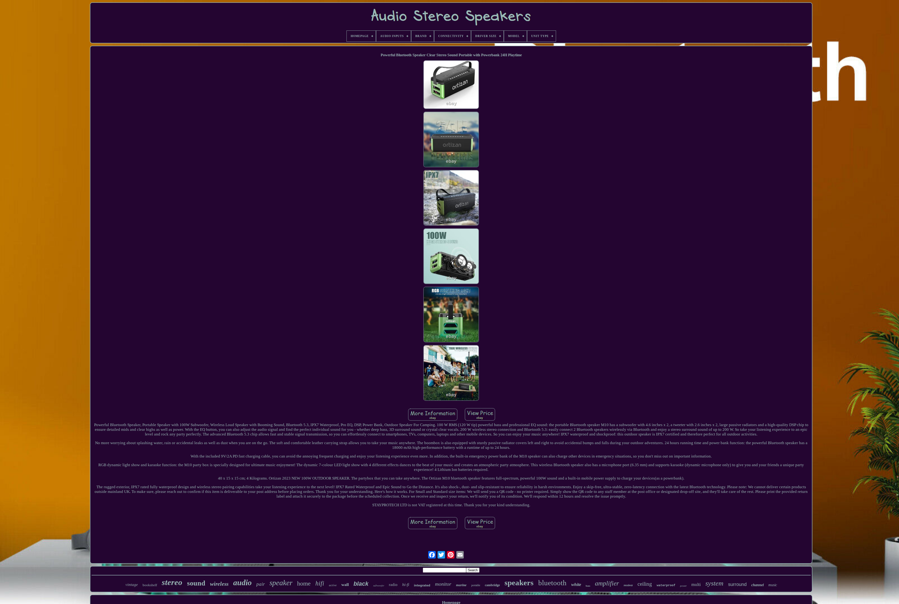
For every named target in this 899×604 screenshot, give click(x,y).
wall (345, 584)
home (304, 583)
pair (260, 584)
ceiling (644, 584)
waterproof (666, 585)
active (333, 585)
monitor (443, 584)
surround (737, 584)
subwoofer (378, 585)
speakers (519, 582)
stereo (172, 582)
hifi (319, 583)
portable (475, 585)
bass (588, 586)
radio (393, 584)
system (714, 583)
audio (242, 582)
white (576, 584)
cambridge (492, 585)
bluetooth (552, 583)
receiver (628, 585)
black (361, 583)
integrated (422, 585)
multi (696, 584)
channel (757, 585)
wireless (219, 584)
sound (196, 583)
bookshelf (150, 585)
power (683, 585)
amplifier (607, 583)
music (772, 585)
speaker (280, 582)
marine (461, 585)
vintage (131, 584)
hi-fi (405, 584)
